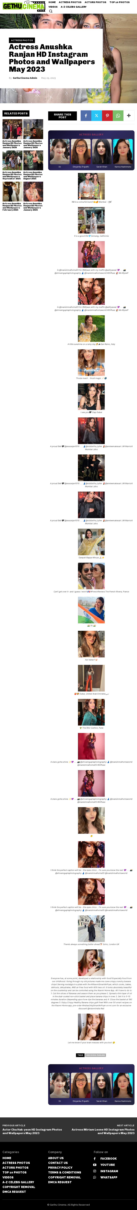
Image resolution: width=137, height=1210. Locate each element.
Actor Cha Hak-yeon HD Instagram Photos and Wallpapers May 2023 (32, 1131)
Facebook (108, 1158)
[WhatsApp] (118, 115)
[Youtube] (94, 1165)
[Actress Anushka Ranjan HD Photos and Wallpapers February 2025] (12, 192)
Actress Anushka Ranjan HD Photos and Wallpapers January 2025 (32, 206)
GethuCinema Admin (25, 78)
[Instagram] (94, 1171)
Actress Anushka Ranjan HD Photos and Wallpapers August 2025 (32, 175)
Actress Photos (22, 40)
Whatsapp (108, 1177)
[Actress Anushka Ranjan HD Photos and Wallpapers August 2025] (33, 160)
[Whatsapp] (94, 1177)
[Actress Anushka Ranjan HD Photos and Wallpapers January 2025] (33, 192)
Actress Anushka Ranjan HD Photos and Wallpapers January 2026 (12, 144)
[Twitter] (96, 115)
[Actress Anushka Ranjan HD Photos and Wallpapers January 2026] (12, 129)
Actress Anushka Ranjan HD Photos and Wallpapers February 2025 (12, 206)
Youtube (107, 1165)
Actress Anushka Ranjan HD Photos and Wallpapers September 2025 (12, 175)
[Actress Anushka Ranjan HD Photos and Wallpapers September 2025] (12, 160)
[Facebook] (86, 115)
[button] (50, 11)
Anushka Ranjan (95, 1055)
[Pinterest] (107, 115)
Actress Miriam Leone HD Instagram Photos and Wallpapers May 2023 (103, 1131)
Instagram (109, 1171)
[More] (129, 115)
